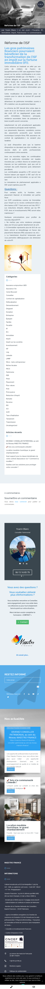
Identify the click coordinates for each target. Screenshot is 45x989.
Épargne (9, 319)
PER (7, 375)
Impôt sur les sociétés (14, 342)
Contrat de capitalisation (15, 299)
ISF (7, 349)
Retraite (9, 399)
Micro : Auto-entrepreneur (15, 362)
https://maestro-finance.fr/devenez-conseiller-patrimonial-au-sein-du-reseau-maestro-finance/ (22, 742)
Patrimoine (21, 33)
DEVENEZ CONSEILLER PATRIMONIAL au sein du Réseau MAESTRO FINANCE (22, 734)
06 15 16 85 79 (22, 572)
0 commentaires (35, 33)
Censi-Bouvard (11, 292)
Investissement (11, 345)
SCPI (8, 412)
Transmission (11, 422)
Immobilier (6, 33)
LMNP (8, 359)
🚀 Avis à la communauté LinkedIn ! (19, 447)
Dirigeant (9, 309)
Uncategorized (11, 425)
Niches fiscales (11, 365)
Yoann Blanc (10, 30)
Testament (10, 419)
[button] (40, 4)
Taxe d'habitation (12, 415)
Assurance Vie (11, 289)
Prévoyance (10, 392)
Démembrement (12, 305)
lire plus (10, 769)
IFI (42, 30)
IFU (7, 332)
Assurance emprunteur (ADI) (16, 285)
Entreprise (10, 315)
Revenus (9, 402)
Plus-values (10, 385)
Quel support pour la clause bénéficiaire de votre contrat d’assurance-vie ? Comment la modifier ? (22, 458)
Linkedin (9, 355)
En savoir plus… (22, 655)
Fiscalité (36, 30)
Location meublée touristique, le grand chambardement (17, 827)
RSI (7, 405)
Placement (10, 382)
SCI (7, 409)
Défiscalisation (11, 302)
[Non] (42, 981)
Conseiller (10, 295)
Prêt (7, 389)
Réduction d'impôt (13, 395)
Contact (24, 622)
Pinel (8, 379)
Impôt (13, 33)
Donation (9, 312)
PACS (8, 369)
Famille (8, 322)
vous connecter (21, 502)
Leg (7, 352)
